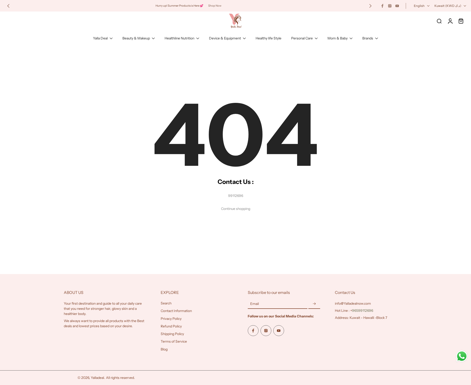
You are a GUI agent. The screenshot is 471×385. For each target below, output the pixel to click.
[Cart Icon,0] (460, 20)
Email (254, 303)
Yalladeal (97, 377)
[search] (439, 21)
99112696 (235, 195)
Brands (367, 38)
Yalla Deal (100, 38)
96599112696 (362, 310)
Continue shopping (235, 208)
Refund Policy (171, 326)
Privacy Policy (171, 318)
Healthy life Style (268, 38)
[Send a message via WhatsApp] (462, 356)
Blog (164, 349)
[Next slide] (370, 5)
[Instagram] (389, 6)
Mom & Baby (337, 38)
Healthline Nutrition (179, 38)
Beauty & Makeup (136, 38)
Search (166, 303)
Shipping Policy (172, 334)
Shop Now (215, 5)
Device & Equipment (225, 38)
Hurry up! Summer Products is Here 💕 (179, 5)
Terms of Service (174, 341)
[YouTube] (397, 6)
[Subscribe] (314, 304)
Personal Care (302, 38)
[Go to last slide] (8, 5)
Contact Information (176, 311)
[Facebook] (382, 6)
